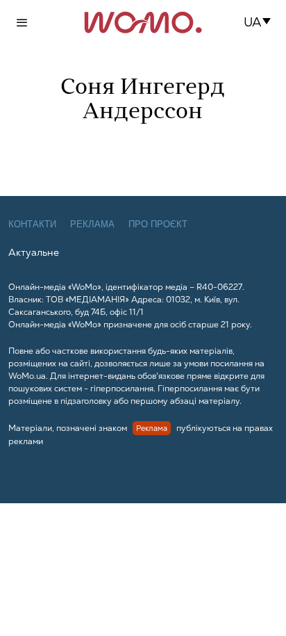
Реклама (92, 224)
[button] (261, 22)
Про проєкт (157, 224)
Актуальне (33, 252)
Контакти (32, 224)
